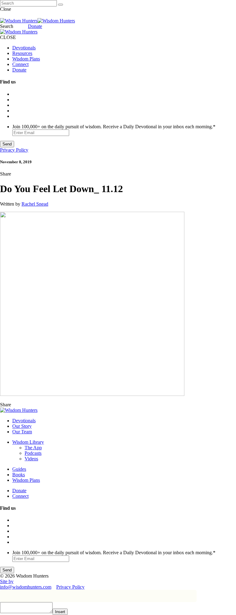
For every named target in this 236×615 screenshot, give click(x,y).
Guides (19, 469)
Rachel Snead (35, 204)
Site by (7, 581)
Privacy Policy (14, 150)
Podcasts (33, 453)
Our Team (22, 431)
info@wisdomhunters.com (25, 587)
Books (18, 474)
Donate (35, 26)
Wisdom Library (28, 442)
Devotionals (24, 47)
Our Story (22, 426)
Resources (22, 53)
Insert (60, 611)
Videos (31, 458)
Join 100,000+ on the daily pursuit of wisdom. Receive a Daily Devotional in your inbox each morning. (113, 126)
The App (33, 447)
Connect (20, 64)
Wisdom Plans (26, 58)
